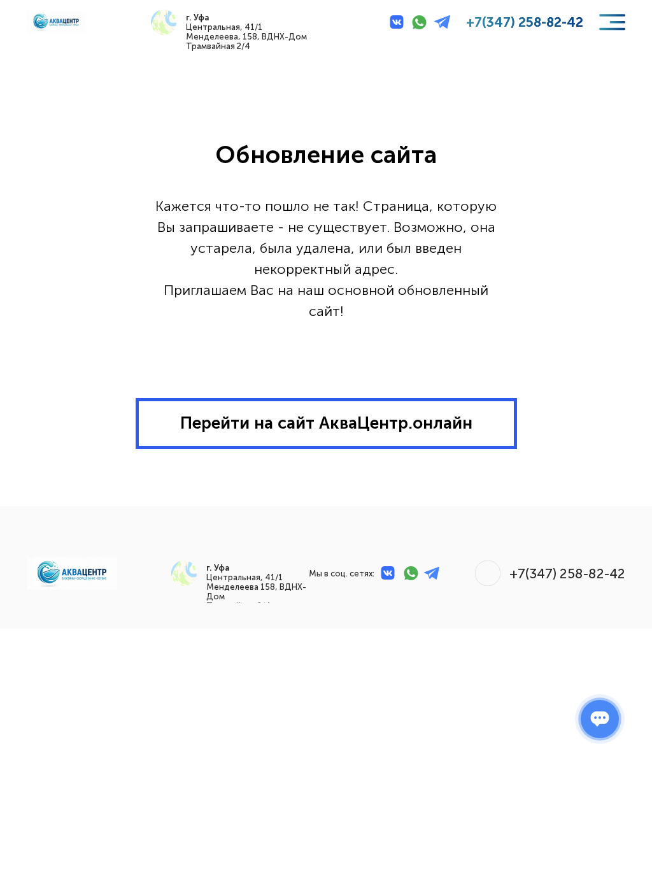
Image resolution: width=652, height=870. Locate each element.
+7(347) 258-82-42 (524, 22)
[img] (56, 21)
